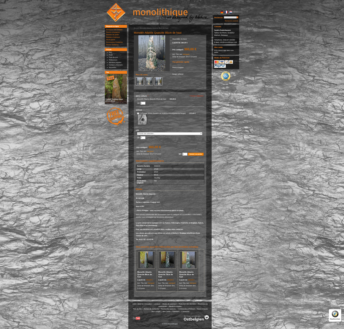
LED (137, 130)
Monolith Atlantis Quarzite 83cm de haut (186, 274)
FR (226, 12)
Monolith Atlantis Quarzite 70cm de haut (165, 274)
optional (139, 110)
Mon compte (156, 311)
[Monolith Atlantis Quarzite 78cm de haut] (152, 53)
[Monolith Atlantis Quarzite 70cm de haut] (167, 260)
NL (230, 12)
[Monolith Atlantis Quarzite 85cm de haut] (140, 81)
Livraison (157, 304)
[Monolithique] (116, 12)
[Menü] (339, 310)
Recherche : (219, 18)
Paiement (175, 311)
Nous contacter (202, 309)
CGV (134, 304)
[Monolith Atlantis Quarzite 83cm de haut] (188, 260)
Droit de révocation (145, 304)
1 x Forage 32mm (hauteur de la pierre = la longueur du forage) (168, 113)
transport (186, 54)
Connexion (185, 311)
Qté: (139, 103)
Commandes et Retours (186, 309)
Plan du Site (137, 309)
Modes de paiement (169, 304)
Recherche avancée (231, 21)
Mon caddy (166, 311)
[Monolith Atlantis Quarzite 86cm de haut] (146, 260)
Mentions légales (175, 306)
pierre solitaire (142, 96)
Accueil (136, 28)
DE (221, 12)
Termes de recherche (151, 309)
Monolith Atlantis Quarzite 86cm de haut (144, 274)
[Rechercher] (237, 17)
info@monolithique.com (228, 42)
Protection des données (187, 304)
